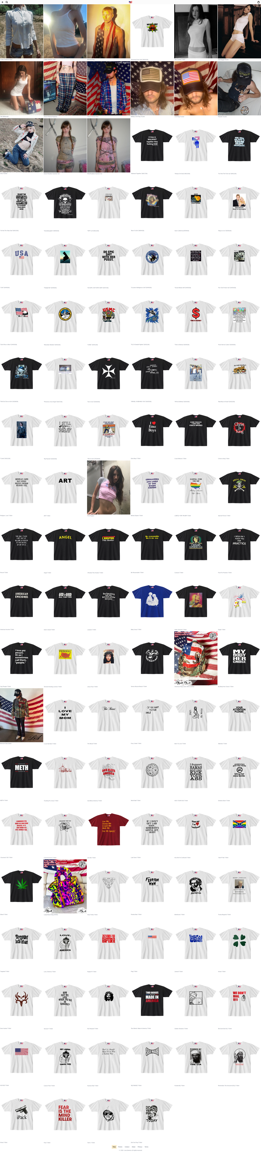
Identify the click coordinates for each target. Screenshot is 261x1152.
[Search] (7, 2)
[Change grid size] (2, 2)
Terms (146, 1147)
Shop (114, 1147)
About (133, 1147)
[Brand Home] (130, 2)
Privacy (140, 1147)
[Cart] (258, 2)
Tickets (120, 1147)
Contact (127, 1147)
